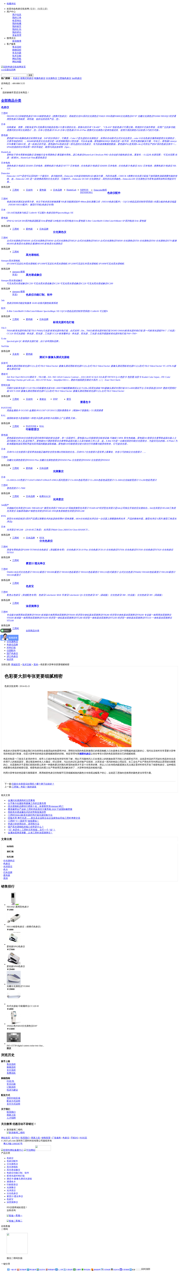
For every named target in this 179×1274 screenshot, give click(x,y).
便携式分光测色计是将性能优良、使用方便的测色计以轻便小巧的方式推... (123, 130)
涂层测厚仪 (32, 606)
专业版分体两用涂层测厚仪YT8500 (24, 615)
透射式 (4, 374)
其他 (36, 664)
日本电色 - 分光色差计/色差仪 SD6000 (88, 166)
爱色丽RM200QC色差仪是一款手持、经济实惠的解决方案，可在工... (128, 141)
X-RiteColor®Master (112, 221)
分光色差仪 (46, 540)
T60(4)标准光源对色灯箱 (19, 330)
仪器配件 (11, 650)
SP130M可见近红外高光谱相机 (52, 263)
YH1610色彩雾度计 (90, 572)
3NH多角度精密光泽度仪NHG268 (68, 511)
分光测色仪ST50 (131, 241)
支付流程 (11, 1070)
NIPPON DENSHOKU (86, 191)
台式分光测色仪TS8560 (42, 241)
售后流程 (16, 47)
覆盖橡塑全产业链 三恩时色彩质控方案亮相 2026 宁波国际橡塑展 (40, 809)
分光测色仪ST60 (147, 241)
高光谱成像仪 (34, 274)
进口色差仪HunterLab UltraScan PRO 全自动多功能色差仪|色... (103, 155)
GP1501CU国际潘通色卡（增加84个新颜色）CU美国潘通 (74, 410)
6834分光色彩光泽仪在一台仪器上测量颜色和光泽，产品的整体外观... (110, 518)
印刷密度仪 (32, 429)
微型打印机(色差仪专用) (42, 204)
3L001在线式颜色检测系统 (45, 303)
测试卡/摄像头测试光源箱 (54, 357)
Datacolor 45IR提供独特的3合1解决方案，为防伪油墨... (91, 176)
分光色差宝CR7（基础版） (96, 595)
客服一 (19, 1215)
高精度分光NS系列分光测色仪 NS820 (87, 116)
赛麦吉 (42, 399)
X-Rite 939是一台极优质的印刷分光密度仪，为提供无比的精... (136, 441)
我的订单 (16, 17)
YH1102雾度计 (39, 572)
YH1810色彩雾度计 (71, 572)
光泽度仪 (58, 499)
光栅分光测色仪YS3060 (149, 116)
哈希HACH (44, 496)
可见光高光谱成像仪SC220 (73, 283)
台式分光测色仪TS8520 (65, 241)
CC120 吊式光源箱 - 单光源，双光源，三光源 (29, 333)
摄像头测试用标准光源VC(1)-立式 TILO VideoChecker (32, 366)
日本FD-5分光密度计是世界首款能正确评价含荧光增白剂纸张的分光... (41, 452)
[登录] (32, 9)
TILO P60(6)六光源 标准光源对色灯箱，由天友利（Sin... (58, 330)
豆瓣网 (78, 1270)
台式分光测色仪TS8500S (18, 241)
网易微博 (51, 1270)
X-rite (3, 338)
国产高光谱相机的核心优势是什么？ (26, 827)
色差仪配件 (114, 192)
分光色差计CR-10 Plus (77, 549)
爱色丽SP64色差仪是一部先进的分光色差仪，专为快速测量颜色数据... (82, 144)
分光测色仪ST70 (164, 241)
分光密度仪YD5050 (81, 460)
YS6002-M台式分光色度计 (19, 572)
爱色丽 (4, 135)
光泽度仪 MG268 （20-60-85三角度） (25, 530)
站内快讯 (10, 846)
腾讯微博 (32, 1270)
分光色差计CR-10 (97, 549)
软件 (3, 308)
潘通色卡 (85, 402)
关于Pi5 (15, 1138)
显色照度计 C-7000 (16, 488)
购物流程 (16, 50)
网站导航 (16, 58)
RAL (3, 415)
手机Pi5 (74, 1138)
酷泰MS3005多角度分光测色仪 (47, 243)
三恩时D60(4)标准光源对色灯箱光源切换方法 (30, 815)
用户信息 (16, 14)
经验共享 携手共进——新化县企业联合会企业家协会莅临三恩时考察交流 (44, 818)
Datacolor (5, 173)
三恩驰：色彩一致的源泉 (24, 787)
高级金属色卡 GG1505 (18, 410)
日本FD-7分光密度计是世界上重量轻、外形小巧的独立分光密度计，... (111, 452)
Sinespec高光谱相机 (10, 260)
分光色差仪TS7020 (152, 549)
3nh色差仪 (77, 78)
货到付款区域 (13, 1098)
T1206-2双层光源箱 (90, 388)
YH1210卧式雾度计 (109, 572)
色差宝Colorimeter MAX (50, 595)
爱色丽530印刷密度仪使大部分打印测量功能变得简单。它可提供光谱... (93, 444)
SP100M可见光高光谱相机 (111, 263)
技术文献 (16, 56)
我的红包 (16, 29)
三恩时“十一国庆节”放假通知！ (23, 821)
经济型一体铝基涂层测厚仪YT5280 (66, 618)
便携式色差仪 (27, 78)
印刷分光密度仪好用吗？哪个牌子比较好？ (33, 784)
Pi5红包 (10, 1081)
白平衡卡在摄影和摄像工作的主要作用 (27, 803)
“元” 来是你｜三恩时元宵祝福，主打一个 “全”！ (32, 830)
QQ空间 (42, 1270)
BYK (3, 516)
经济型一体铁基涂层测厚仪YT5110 (134, 618)
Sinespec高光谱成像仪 (11, 280)
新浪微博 (16, 41)
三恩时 (4, 113)
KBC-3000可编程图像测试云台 (66, 388)
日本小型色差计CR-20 (49, 130)
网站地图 (16, 61)
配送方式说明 (13, 1101)
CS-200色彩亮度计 (148, 480)
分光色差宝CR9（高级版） (150, 595)
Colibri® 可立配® (37, 213)
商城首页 (15, 664)
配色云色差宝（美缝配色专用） (22, 595)
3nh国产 (5, 505)
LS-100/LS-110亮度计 (17, 480)
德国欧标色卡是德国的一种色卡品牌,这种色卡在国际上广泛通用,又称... (42, 418)
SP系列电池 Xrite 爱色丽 (134, 221)
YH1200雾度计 (168, 572)
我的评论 (16, 32)
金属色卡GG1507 (37, 410)
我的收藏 (16, 23)
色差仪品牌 (12, 644)
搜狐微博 (97, 1270)
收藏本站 (11, 3)
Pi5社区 (83, 1138)
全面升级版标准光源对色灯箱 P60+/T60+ (117, 333)
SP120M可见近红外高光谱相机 (83, 263)
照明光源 (5, 385)
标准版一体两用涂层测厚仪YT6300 (31, 618)
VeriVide (5, 346)
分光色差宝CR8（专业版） (123, 595)
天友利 (29, 190)
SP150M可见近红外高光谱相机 (22, 263)
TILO (3, 328)
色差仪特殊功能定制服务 (19, 303)
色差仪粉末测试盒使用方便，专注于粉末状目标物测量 (33, 201)
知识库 (10, 659)
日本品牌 (57, 190)
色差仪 (16, 78)
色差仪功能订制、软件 (39, 294)
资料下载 (10, 851)
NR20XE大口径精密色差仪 (20, 116)
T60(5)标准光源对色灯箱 (98, 330)
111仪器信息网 (8, 70)
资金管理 (16, 35)
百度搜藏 (125, 1270)
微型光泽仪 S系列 (153, 518)
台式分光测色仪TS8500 (111, 241)
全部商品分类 (11, 100)
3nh (2, 300)
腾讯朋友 (87, 1270)
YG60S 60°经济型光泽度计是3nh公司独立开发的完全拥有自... (119, 508)
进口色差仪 (12, 656)
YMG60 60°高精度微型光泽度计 (73, 508)
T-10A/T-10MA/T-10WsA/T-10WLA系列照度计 (48, 480)
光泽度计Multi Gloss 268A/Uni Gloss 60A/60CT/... (66, 530)
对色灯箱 (11, 647)
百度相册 (106, 1270)
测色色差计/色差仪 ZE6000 (20, 166)
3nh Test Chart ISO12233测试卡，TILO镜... (27, 377)
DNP (55, 399)
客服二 (19, 1221)
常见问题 (16, 53)
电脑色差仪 (39, 78)
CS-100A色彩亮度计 (79, 480)
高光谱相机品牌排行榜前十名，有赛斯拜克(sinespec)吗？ (36, 806)
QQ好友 (116, 1270)
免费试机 (11, 1073)
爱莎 (69, 399)
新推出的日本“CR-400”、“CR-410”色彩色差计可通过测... (106, 127)
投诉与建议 (12, 1090)
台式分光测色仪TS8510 (88, 241)
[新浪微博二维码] (16, 1132)
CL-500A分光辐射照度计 (126, 480)
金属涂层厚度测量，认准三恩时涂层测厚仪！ (30, 832)
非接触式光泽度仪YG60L (19, 508)
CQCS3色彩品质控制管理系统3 (138, 201)
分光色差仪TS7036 (115, 549)
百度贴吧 (69, 1270)
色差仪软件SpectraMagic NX (59, 213)
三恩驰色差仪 (64, 78)
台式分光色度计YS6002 (130, 572)
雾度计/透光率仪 (35, 563)
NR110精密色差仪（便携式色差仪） (50, 116)
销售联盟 (46, 1138)
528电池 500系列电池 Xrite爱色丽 (69, 221)
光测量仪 (58, 471)
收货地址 (16, 20)
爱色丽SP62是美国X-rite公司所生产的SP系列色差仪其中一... (147, 144)
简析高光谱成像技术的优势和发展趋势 (27, 812)
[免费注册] (42, 9)
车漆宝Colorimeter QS (72, 595)
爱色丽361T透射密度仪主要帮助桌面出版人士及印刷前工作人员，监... (70, 441)
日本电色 (5, 163)
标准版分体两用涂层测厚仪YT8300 (58, 615)
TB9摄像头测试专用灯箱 (113, 388)
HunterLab (6, 152)
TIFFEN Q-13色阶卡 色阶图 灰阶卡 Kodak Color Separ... (134, 377)
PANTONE (6, 408)
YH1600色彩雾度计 (151, 572)
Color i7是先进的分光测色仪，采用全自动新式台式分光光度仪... (101, 138)
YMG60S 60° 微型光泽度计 (44, 508)
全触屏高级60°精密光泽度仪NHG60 (33, 511)
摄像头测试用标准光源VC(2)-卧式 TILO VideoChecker (136, 366)
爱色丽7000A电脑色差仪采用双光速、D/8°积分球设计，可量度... (38, 138)
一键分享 (13, 1270)
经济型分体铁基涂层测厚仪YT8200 (127, 615)
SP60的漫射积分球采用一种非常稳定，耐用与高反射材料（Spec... (39, 147)
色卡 (5, 869)
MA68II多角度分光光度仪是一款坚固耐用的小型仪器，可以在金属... (60, 141)
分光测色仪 (51, 78)
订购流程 (11, 1087)
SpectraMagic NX (51, 311)
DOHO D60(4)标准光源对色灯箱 (127, 330)
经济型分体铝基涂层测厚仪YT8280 (92, 615)
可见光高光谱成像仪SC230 (46, 283)
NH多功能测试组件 (70, 201)
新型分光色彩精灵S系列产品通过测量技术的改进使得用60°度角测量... (41, 518)
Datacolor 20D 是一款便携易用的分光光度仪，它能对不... (44, 179)
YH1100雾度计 (14, 575)
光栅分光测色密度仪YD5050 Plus (55, 460)
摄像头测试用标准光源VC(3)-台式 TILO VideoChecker (84, 366)
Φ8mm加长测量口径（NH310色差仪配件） (101, 201)
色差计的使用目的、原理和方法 (23, 824)
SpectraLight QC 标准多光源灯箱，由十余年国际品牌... (33, 341)
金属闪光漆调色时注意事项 (21, 800)
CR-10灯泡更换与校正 (17, 213)
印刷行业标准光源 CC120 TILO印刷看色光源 (28, 388)
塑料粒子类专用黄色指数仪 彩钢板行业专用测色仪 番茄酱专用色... (39, 155)
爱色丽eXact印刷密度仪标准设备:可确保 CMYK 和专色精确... (107, 438)
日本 (3, 124)
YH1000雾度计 (54, 572)
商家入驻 (11, 1115)
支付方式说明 (13, 1104)
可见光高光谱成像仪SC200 (100, 283)
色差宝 (30, 586)
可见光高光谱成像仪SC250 (20, 283)
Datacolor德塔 (100, 190)
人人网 (60, 1270)
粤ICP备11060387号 (13, 1143)
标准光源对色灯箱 (63, 322)
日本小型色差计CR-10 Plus (73, 130)
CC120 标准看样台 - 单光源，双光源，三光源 (74, 333)
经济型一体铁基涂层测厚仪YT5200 (100, 618)
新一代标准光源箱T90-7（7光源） (159, 330)
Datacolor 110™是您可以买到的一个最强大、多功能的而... (35, 176)
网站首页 (5, 1138)
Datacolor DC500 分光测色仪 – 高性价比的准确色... (97, 179)
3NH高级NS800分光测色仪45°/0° (121, 116)
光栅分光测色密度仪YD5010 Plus (23, 460)
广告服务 (56, 1138)
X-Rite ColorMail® (94, 221)
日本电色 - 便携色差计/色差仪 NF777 (51, 166)
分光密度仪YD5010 (100, 460)
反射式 (4, 363)
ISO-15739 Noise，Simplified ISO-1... (53, 380)
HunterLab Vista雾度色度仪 (34, 157)
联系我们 (11, 1112)
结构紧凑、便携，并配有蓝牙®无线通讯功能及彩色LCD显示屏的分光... (42, 127)
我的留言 (16, 26)
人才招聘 (11, 1118)
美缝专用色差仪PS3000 (18, 549)
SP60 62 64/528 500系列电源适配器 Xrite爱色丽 (29, 221)
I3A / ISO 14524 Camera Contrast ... (64, 377)
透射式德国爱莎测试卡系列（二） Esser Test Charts (95, 380)
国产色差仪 (12, 653)
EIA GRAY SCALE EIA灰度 (94, 377)
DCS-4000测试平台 (134, 388)
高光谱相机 (32, 254)
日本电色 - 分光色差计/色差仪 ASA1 (125, 166)
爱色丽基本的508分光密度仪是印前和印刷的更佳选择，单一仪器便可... (42, 438)
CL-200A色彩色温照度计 (102, 480)
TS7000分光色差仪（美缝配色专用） (48, 549)
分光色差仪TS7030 (134, 549)
